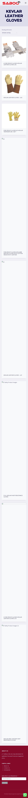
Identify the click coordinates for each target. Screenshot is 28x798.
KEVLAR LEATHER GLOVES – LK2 (13, 97)
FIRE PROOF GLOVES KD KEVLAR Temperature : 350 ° (13, 131)
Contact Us (7, 768)
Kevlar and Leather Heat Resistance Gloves (12, 739)
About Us (6, 766)
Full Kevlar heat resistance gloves (13, 496)
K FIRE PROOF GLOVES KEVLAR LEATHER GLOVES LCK (13, 617)
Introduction (7, 770)
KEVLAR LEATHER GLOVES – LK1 (13, 375)
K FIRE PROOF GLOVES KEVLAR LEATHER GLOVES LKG (13, 64)
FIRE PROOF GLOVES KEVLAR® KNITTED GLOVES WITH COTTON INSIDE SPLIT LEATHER (13, 253)
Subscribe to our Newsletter (9, 776)
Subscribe (4, 782)
